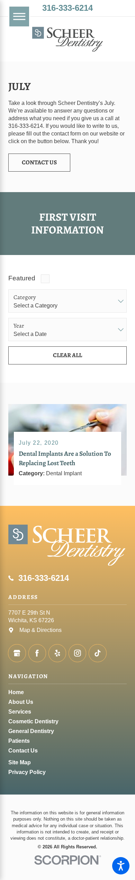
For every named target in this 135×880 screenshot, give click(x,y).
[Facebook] (37, 653)
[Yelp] (57, 653)
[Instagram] (77, 653)
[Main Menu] (19, 16)
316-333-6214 (67, 8)
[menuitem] (67, 692)
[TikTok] (97, 653)
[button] (120, 865)
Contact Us (39, 162)
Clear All (67, 355)
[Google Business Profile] (17, 653)
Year (19, 325)
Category (25, 297)
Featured (21, 278)
